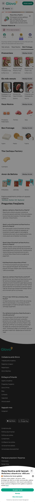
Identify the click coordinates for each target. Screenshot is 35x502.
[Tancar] (32, 471)
